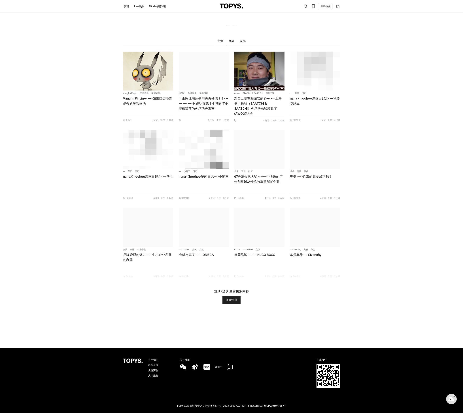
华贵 (313, 249)
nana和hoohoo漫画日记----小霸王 (204, 176)
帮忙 (130, 171)
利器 (132, 249)
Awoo (237, 93)
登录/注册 (325, 6)
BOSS (237, 249)
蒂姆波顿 (155, 93)
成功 (292, 171)
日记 (304, 93)
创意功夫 (192, 93)
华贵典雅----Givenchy (305, 255)
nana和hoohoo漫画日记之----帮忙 (148, 176)
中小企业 (141, 249)
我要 (297, 93)
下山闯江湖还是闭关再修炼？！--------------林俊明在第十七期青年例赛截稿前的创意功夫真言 (203, 103)
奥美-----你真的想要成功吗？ (311, 176)
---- (291, 93)
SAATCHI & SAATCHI (253, 93)
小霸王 (187, 171)
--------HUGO (248, 249)
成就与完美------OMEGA (196, 255)
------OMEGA (184, 249)
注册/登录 (231, 299)
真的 (306, 171)
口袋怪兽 (144, 93)
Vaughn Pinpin (130, 93)
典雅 (306, 249)
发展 (125, 249)
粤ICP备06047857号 (275, 405)
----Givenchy (295, 249)
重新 (243, 171)
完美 (194, 249)
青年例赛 (203, 93)
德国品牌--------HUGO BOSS (254, 255)
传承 (236, 171)
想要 (299, 171)
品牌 (258, 249)
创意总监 (270, 93)
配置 (250, 171)
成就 (201, 249)
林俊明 (182, 93)
